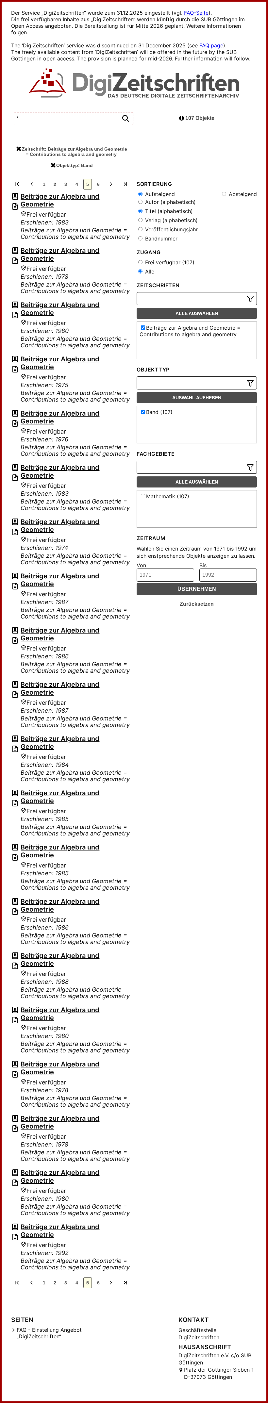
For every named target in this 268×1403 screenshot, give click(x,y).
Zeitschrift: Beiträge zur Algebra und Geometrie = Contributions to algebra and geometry (74, 151)
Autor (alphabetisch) (169, 202)
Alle (148, 271)
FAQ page (211, 45)
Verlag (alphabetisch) (170, 220)
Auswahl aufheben (196, 397)
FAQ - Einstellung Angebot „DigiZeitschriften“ (49, 1333)
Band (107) (159, 412)
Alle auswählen (197, 313)
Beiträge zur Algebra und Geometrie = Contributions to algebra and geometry (190, 331)
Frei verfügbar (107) (168, 262)
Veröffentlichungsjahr (170, 229)
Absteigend (242, 194)
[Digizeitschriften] (134, 83)
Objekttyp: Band (74, 165)
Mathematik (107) (167, 496)
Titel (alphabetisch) (168, 211)
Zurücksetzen (197, 604)
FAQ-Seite (196, 12)
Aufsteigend (159, 194)
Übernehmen (196, 589)
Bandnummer (160, 238)
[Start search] (125, 119)
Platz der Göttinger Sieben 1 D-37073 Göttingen (219, 1373)
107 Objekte (199, 118)
